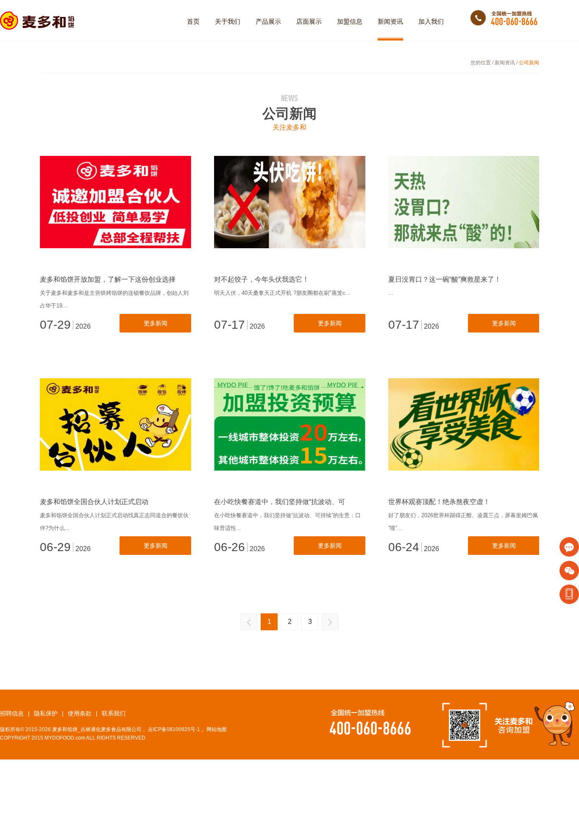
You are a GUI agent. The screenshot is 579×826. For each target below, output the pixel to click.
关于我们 (227, 21)
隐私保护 (49, 713)
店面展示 (309, 21)
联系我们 (113, 713)
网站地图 (216, 729)
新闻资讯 (390, 21)
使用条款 (82, 713)
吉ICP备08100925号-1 (174, 729)
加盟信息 (349, 21)
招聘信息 (15, 713)
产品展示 (268, 21)
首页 (193, 21)
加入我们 (431, 21)
